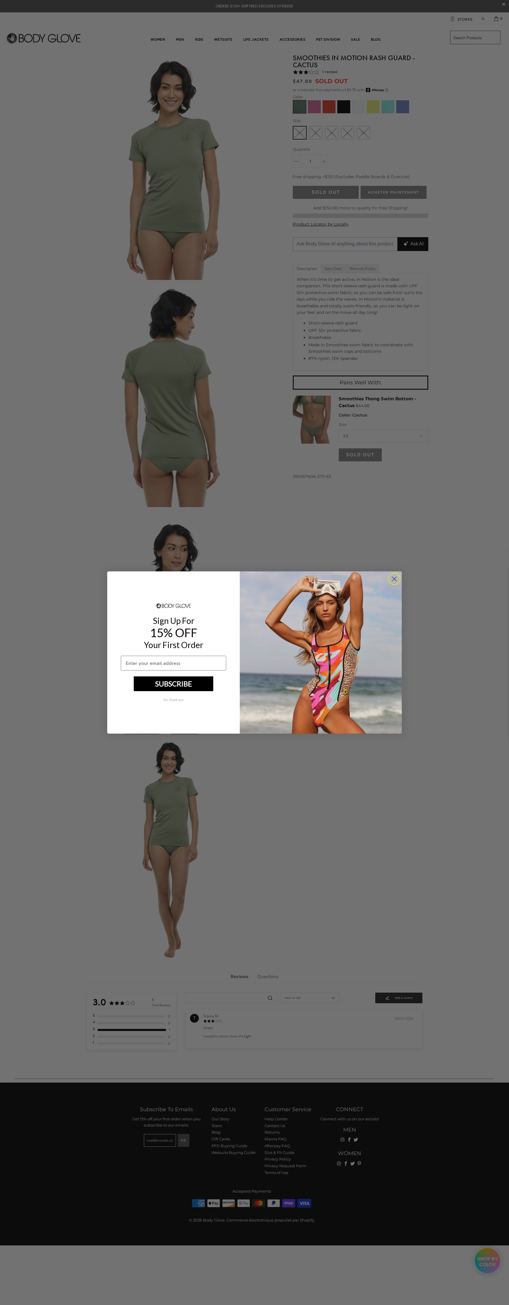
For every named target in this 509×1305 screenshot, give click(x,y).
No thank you (173, 700)
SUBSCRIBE (173, 683)
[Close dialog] (394, 579)
